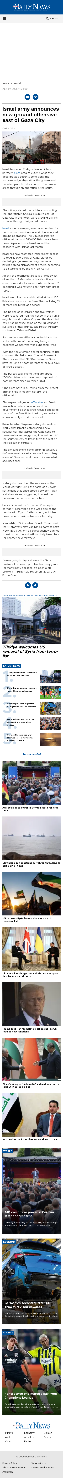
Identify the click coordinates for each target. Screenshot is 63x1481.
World (17, 83)
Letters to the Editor (43, 1468)
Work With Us (39, 1463)
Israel (5, 228)
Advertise (7, 1472)
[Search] (47, 18)
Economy (29, 1433)
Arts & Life (30, 1437)
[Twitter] (35, 97)
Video (8, 1441)
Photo (27, 1441)
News (5, 83)
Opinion (48, 1433)
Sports (47, 1437)
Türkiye (9, 1433)
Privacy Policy (9, 1463)
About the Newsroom (14, 1468)
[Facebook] (27, 97)
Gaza (17, 173)
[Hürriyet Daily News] (31, 7)
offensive (37, 402)
